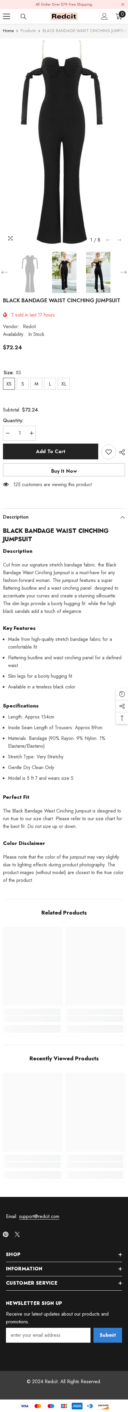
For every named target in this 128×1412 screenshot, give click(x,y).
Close (123, 4)
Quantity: (13, 420)
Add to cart (50, 451)
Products (28, 31)
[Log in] (104, 16)
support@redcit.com (39, 1216)
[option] (64, 142)
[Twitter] (17, 1234)
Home (8, 31)
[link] (33, 1019)
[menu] (6, 16)
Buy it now (64, 471)
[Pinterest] (5, 1234)
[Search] (23, 16)
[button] (108, 240)
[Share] (120, 452)
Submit (108, 1335)
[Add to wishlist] (108, 451)
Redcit (29, 326)
